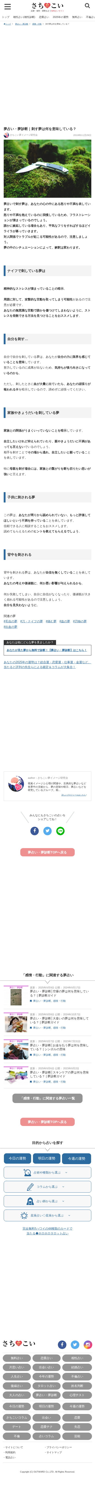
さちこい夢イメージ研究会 (24, 135)
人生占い (17, 1376)
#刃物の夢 (80, 621)
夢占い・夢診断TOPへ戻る (47, 852)
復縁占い (17, 1386)
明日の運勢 (46, 1158)
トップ (5, 17)
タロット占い (47, 1386)
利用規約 (10, 1452)
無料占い (77, 17)
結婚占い (77, 1367)
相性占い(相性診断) (24, 17)
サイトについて (14, 1447)
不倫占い (77, 1376)
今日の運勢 (17, 1158)
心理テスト (77, 1395)
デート (16, 1426)
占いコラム (46, 1436)
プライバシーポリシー (59, 1447)
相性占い (77, 1358)
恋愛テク (47, 1426)
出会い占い (46, 1367)
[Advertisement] (47, 75)
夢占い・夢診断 (21, 24)
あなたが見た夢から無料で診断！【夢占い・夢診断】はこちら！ (47, 650)
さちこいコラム (16, 1417)
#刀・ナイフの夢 (31, 621)
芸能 (77, 1436)
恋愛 (77, 1417)
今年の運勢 (46, 1376)
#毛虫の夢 (10, 621)
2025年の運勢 (60, 17)
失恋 (77, 1426)
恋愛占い (44, 17)
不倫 (17, 1436)
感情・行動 (37, 24)
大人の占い (16, 1395)
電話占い (10, 1457)
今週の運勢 (76, 1158)
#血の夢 (64, 621)
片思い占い (16, 1367)
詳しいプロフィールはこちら (74, 795)
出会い (46, 1417)
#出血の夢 (10, 627)
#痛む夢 (51, 621)
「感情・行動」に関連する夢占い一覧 (47, 1098)
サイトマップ (54, 1452)
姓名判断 (77, 1386)
